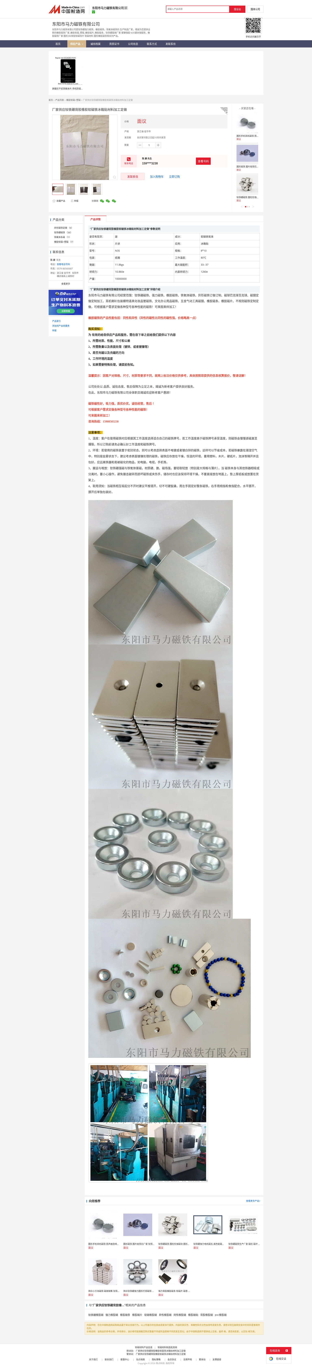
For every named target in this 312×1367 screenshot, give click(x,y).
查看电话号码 (63, 264)
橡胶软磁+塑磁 (73, 100)
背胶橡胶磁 (206, 1314)
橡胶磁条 (125, 1314)
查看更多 (65, 283)
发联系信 (132, 176)
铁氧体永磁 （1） (62, 237)
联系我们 (109, 1359)
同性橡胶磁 (180, 1314)
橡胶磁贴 (193, 1314)
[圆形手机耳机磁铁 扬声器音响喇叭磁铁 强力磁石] (247, 123)
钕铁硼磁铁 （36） (63, 232)
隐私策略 (156, 1359)
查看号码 (203, 161)
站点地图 (140, 1359)
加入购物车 (157, 176)
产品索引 (56, 321)
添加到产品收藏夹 (61, 325)
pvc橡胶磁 (221, 1314)
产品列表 (59, 100)
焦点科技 (160, 1363)
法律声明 (187, 1359)
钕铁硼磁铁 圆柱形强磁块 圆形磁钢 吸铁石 (257, 197)
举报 (76, 200)
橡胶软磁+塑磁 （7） (64, 241)
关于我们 (93, 1359)
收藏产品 (60, 200)
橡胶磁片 (137, 1314)
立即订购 (174, 176)
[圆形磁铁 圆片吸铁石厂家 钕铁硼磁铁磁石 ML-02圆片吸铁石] (247, 153)
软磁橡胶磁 (150, 1314)
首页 (51, 100)
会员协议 (172, 1359)
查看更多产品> (253, 1200)
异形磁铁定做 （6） (63, 227)
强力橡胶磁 (111, 1314)
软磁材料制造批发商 (167, 1347)
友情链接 (217, 1359)
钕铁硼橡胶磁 (95, 1314)
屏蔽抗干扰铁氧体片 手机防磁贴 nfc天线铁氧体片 (76, 88)
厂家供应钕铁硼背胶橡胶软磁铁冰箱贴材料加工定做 (161, 1350)
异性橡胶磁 (165, 1314)
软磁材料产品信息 (143, 1347)
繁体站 (202, 1359)
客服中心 (124, 1359)
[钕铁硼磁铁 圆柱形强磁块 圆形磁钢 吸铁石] (247, 184)
